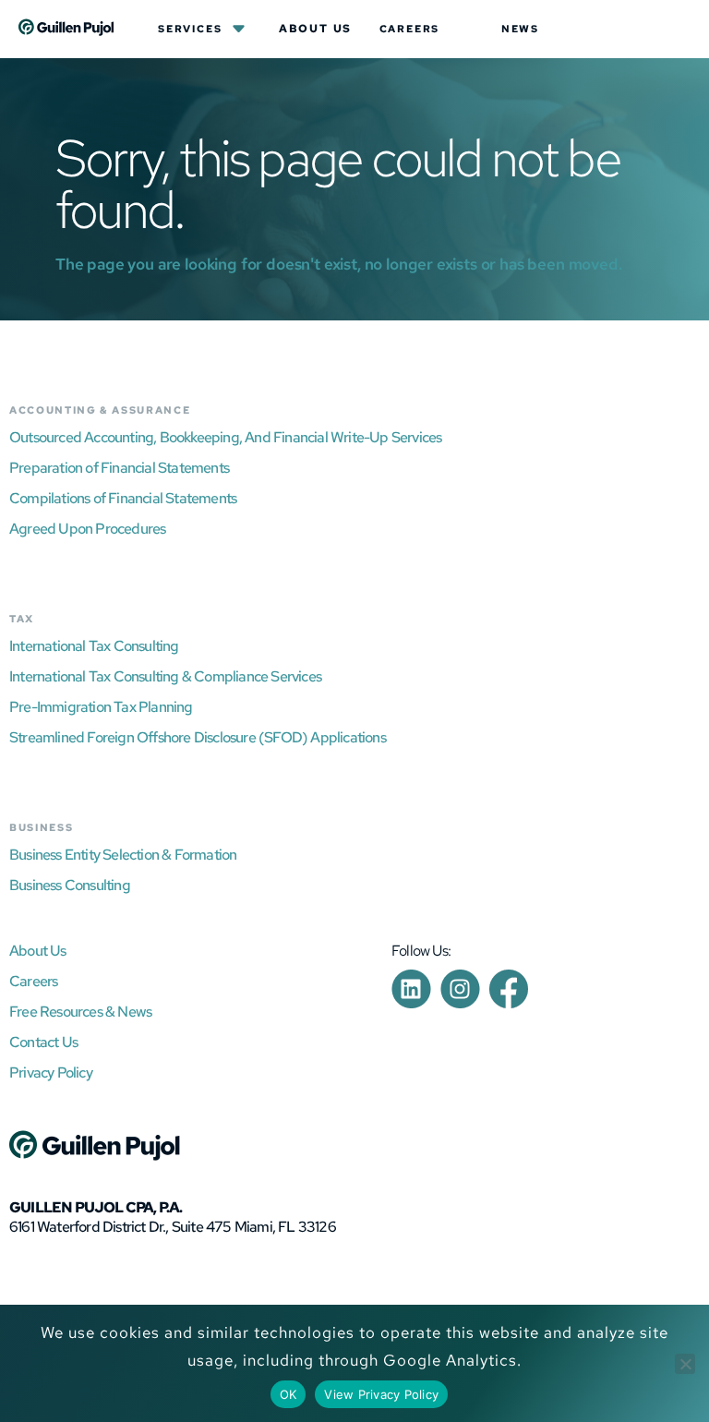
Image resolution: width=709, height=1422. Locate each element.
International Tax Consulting (94, 646)
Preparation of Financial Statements (119, 467)
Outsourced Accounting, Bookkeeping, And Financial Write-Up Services (225, 437)
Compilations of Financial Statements (122, 498)
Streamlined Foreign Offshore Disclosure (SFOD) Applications (197, 737)
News (520, 28)
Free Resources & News (80, 1011)
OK (288, 1394)
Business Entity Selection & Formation (122, 854)
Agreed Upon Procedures (87, 528)
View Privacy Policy (381, 1394)
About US (315, 28)
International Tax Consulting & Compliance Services (165, 676)
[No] (685, 1364)
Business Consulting (69, 885)
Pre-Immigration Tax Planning (101, 707)
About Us (37, 950)
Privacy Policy (50, 1072)
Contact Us (43, 1042)
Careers (409, 28)
